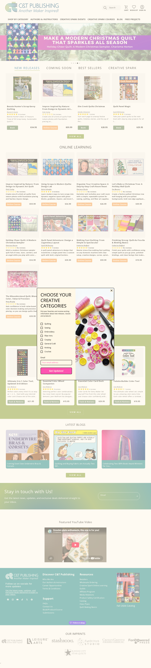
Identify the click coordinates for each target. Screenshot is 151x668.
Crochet (48, 352)
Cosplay (48, 340)
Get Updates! (56, 370)
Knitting (48, 348)
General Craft (50, 344)
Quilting (48, 324)
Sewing (47, 328)
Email (43, 357)
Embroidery (49, 332)
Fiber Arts (49, 336)
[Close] (111, 290)
